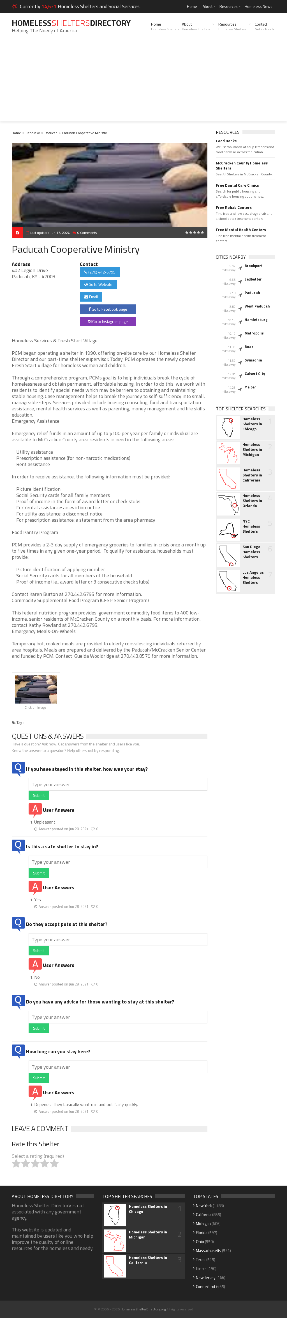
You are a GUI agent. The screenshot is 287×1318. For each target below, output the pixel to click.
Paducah (51, 132)
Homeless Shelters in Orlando (252, 500)
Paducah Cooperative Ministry (84, 132)
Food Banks (226, 140)
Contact (264, 26)
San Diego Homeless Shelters (251, 551)
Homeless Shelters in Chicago (252, 423)
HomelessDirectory (71, 22)
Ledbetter (253, 279)
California (203, 1214)
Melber (250, 387)
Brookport (254, 265)
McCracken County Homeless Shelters (242, 165)
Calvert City (255, 373)
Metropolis (254, 333)
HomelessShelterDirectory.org (143, 1309)
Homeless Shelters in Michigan (252, 449)
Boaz (249, 346)
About (207, 6)
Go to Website (100, 284)
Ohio (200, 1241)
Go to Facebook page (109, 309)
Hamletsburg (256, 319)
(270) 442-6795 (101, 272)
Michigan (203, 1223)
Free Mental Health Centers (241, 229)
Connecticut (205, 1286)
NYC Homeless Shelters (251, 526)
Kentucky (33, 132)
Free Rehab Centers (234, 207)
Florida (201, 1232)
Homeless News (258, 6)
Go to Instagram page (109, 321)
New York (204, 1205)
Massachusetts (208, 1250)
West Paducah (257, 306)
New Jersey (206, 1277)
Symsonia (253, 360)
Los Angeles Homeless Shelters (253, 577)
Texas (200, 1259)
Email (93, 297)
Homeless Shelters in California (252, 475)
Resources (228, 6)
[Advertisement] (143, 82)
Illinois (201, 1268)
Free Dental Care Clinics (237, 185)
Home (192, 6)
